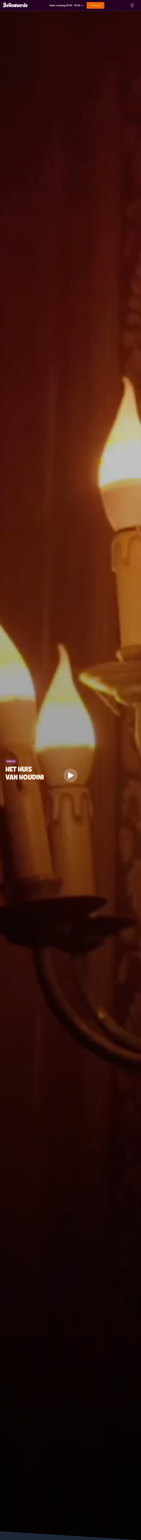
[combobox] (66, 5)
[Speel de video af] (70, 775)
